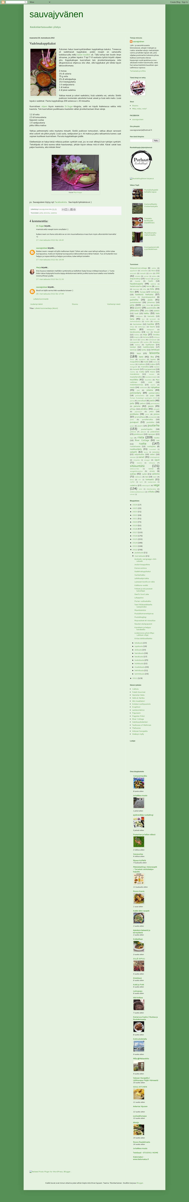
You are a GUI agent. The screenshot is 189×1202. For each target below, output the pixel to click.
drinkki (137, 276)
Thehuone (136, 728)
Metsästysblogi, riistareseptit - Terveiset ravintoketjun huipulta (145, 869)
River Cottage (142, 440)
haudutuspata (136, 283)
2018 (135, 529)
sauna (146, 452)
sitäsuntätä (137, 466)
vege (156, 485)
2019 (135, 525)
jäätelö (156, 310)
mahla (155, 362)
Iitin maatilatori (138, 701)
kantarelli (153, 319)
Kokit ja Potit (138, 984)
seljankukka (139, 454)
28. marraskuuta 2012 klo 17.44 (50, 294)
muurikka (148, 380)
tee (146, 476)
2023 (135, 511)
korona (146, 337)
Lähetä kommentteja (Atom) (46, 308)
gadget (156, 278)
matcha (132, 372)
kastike (150, 324)
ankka (154, 268)
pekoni (143, 403)
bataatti (143, 273)
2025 (135, 508)
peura (150, 406)
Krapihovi (136, 707)
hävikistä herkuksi (144, 294)
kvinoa (137, 344)
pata (132, 403)
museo (151, 374)
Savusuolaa (138, 854)
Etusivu (75, 304)
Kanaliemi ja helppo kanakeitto (142, 628)
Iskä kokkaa (138, 997)
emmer (146, 276)
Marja (38, 267)
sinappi (147, 460)
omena (149, 389)
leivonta (47, 213)
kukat (135, 339)
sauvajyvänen (56, 14)
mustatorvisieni (151, 377)
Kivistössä (137, 978)
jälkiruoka (134, 310)
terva (132, 479)
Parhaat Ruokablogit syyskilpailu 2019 (143, 398)
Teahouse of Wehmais (141, 725)
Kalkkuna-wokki (141, 585)
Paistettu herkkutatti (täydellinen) (149, 220)
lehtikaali (155, 349)
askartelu (144, 270)
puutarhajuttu (146, 429)
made (146, 361)
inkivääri (133, 297)
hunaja (143, 292)
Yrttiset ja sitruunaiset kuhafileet (143, 589)
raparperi (151, 434)
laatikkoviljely (148, 347)
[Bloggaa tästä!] (66, 209)
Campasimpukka (140, 776)
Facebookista (61, 202)
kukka (143, 339)
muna (152, 371)
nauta (132, 387)
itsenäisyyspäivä (148, 297)
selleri (152, 454)
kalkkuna (139, 316)
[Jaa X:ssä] (68, 209)
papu (152, 395)
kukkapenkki (134, 342)
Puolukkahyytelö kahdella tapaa (151, 191)
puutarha (153, 425)
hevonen (136, 289)
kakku (146, 313)
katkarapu (141, 327)
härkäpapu (155, 292)
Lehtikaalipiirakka (141, 578)
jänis (147, 310)
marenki (136, 369)
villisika (151, 491)
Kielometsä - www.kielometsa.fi (141, 1158)
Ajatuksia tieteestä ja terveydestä (141, 931)
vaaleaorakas (152, 482)
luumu (153, 359)
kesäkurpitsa (135, 332)
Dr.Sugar (69, 106)
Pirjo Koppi (78, 192)
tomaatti (150, 479)
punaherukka (147, 419)
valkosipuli (146, 485)
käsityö (133, 347)
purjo (132, 426)
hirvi (132, 291)
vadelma (54, 213)
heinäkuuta (139, 653)
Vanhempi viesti (113, 304)
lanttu (143, 349)
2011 (135, 678)
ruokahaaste (135, 446)
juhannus (151, 302)
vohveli (132, 494)
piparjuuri (138, 411)
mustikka (134, 379)
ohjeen (44, 106)
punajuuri (134, 422)
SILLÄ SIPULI (139, 958)
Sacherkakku (139, 575)
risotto (156, 437)
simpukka (136, 460)
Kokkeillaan (138, 939)
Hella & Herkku (138, 698)
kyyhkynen (150, 344)
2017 (135, 532)
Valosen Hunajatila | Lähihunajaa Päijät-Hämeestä (145, 1079)
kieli (147, 332)
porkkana (134, 413)
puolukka (150, 422)
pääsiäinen (154, 431)
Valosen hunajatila (140, 731)
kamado (151, 316)
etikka (154, 276)
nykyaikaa (155, 387)
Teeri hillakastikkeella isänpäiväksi (143, 605)
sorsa (151, 468)
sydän (144, 474)
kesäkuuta (139, 656)
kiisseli (156, 332)
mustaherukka (136, 377)
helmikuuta (139, 670)
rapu (131, 438)
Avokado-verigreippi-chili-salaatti (145, 560)
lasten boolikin (83, 54)
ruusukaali (152, 449)
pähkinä (133, 432)
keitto (133, 329)
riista (140, 437)
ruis (157, 440)
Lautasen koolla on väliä (144, 581)
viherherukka (151, 489)
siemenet (133, 457)
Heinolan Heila (138, 695)
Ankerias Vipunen (140, 1106)
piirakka (144, 408)
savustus (155, 452)
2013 (135, 546)
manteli (156, 367)
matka (141, 371)
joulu (150, 299)
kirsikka (156, 334)
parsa (132, 400)
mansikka (145, 366)
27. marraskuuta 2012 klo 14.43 (50, 240)
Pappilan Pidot (138, 716)
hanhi (150, 281)
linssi (132, 359)
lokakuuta (139, 643)
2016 (135, 536)
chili (157, 273)
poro (147, 414)
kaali (136, 313)
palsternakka (154, 393)
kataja (132, 327)
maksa (152, 364)
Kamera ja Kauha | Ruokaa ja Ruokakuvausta (145, 1018)
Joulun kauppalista (142, 564)
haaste (137, 281)
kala (157, 313)
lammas (133, 349)
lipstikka (142, 359)
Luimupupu (137, 991)
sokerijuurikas (134, 469)
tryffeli (132, 482)
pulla (132, 419)
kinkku (136, 334)
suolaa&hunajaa (140, 1116)
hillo (152, 288)
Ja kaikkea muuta (140, 795)
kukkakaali (153, 339)
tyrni (141, 482)
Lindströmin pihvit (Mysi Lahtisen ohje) (144, 634)
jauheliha (134, 299)
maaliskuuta (140, 667)
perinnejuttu (154, 403)
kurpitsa (156, 342)
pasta (152, 400)
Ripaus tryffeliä (139, 860)
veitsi (140, 489)
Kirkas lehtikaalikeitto (143, 638)
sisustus (139, 463)
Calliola (135, 689)
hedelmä (153, 284)
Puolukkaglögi (140, 617)
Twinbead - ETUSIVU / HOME (145, 1152)
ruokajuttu (151, 446)
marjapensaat (149, 369)
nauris (153, 385)
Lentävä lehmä (138, 710)
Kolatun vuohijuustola (141, 704)
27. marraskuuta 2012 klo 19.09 (50, 259)
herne (148, 286)
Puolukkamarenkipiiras (144, 613)
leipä (139, 353)
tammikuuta (140, 674)
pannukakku (139, 395)
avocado (133, 273)
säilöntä (155, 473)
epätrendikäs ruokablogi (143, 815)
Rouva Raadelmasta (141, 1142)
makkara (141, 364)
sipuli (157, 459)
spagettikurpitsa (136, 471)
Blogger (139, 1183)
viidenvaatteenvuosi (137, 492)
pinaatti (156, 409)
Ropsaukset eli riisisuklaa (144, 620)
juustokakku (152, 308)
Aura (153, 270)
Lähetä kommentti (40, 299)
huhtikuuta (139, 663)
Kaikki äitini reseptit (141, 910)
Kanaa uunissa (140, 568)
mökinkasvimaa (136, 384)
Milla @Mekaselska (141, 1058)
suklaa (133, 473)
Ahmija (136, 1122)
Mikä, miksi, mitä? (139, 108)
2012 (135, 549)
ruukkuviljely (136, 449)
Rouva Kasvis (138, 891)
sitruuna (152, 463)
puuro (140, 425)
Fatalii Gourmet (138, 692)
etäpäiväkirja (135, 278)
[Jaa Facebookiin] (71, 209)
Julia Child (146, 305)
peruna (137, 406)
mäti (150, 382)
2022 (135, 515)
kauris (152, 326)
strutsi (152, 471)
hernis (157, 286)
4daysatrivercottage (138, 268)
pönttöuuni (138, 434)
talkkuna (138, 477)
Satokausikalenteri (140, 722)
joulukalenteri (135, 302)
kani (143, 319)
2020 (135, 522)
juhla (41, 213)
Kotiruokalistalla (140, 1039)
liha (152, 356)
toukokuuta (140, 660)
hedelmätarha (136, 286)
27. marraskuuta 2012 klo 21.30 (50, 279)
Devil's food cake (141, 594)
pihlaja (132, 409)
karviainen (137, 324)
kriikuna (156, 337)
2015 (135, 539)
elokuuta (138, 649)
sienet (141, 457)
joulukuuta (139, 552)
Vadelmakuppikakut (142, 571)
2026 (135, 504)
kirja (145, 334)
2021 (135, 518)
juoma (156, 305)
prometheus (140, 417)
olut (138, 390)
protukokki (153, 417)
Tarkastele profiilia (138, 71)
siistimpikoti (154, 457)
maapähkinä (135, 361)
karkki (147, 321)
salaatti (133, 451)
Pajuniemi (136, 713)
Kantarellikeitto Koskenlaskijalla (151, 205)
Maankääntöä (140, 610)
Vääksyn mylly (138, 734)
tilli (140, 480)
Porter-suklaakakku (142, 601)
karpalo (156, 321)
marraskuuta (140, 556)
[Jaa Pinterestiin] (74, 209)
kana (132, 318)
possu (156, 413)
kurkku (146, 342)
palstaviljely (135, 392)
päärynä (143, 432)
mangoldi (133, 367)
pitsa (151, 411)
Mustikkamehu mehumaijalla (150, 234)
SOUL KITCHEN (140, 1086)
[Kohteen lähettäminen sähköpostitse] (63, 209)
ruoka (142, 443)
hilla (144, 289)
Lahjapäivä (138, 597)
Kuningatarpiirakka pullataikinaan (151, 248)
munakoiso (134, 374)
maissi (132, 364)
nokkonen (143, 387)
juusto (138, 307)
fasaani (148, 278)
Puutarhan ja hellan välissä (144, 834)
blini (150, 273)
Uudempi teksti (36, 304)
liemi (141, 356)
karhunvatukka (135, 321)
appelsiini (133, 270)
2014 (135, 542)
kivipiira (137, 337)
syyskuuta (139, 646)
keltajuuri (150, 329)
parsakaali (141, 400)
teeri (155, 477)
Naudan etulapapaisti (143, 624)
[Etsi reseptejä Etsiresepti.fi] (142, 178)
